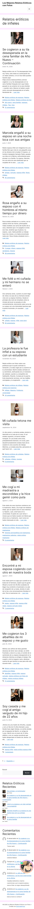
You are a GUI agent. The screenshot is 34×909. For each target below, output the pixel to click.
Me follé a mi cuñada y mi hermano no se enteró (16, 282)
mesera (12, 251)
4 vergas (7, 248)
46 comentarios (10, 178)
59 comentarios (10, 323)
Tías (9, 105)
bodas (7, 603)
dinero (13, 248)
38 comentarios (10, 253)
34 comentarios (10, 395)
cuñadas (7, 459)
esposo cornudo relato (14, 606)
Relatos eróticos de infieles (14, 385)
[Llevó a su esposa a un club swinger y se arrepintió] (4, 805)
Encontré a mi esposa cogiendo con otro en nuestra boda (17, 569)
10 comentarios (10, 107)
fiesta (27, 172)
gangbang (5, 251)
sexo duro (23, 320)
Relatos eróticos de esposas (14, 97)
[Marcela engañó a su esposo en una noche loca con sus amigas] (4, 811)
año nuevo (8, 102)
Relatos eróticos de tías (23, 100)
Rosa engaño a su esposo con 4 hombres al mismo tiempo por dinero (14, 208)
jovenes (19, 459)
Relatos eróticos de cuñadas (14, 454)
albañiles (8, 673)
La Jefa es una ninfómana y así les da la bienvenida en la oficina (19, 864)
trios (13, 105)
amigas (7, 172)
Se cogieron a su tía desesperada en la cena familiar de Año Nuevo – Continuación (16, 56)
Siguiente (10, 761)
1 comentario (9, 752)
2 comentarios (9, 608)
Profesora (20, 390)
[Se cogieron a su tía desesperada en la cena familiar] (4, 818)
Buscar (4, 769)
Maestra (13, 390)
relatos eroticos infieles (15, 678)
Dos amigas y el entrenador (16, 791)
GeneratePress (20, 906)
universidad (6, 393)
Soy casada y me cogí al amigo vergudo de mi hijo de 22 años (14, 711)
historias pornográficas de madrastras (17, 533)
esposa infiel (21, 172)
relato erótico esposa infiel (22, 749)
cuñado (7, 320)
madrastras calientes (9, 535)
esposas (24, 102)
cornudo (13, 172)
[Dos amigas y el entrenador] (4, 792)
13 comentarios (10, 681)
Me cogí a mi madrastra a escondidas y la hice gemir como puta (16, 492)
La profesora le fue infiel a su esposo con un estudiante (15, 352)
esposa (12, 320)
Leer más (16, 92)
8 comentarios (9, 461)
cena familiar (16, 102)
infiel (17, 320)
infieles (4, 105)
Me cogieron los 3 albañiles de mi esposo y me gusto (15, 637)
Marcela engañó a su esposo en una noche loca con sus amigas (16, 136)
